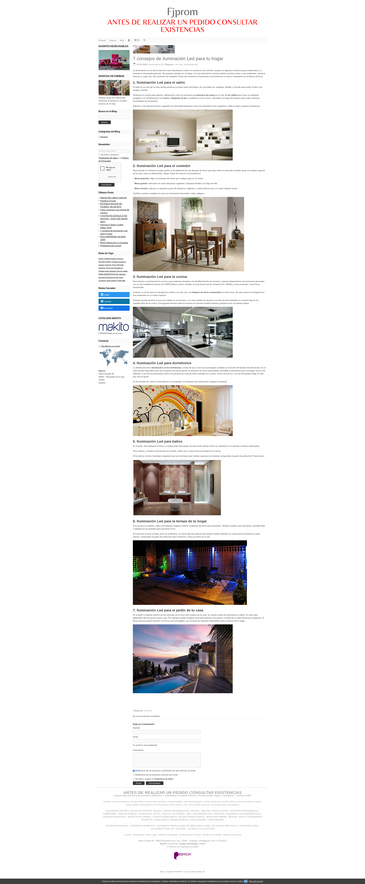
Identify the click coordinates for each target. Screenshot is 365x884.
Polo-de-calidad (122, 271)
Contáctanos (138, 835)
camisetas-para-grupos (192, 802)
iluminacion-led (110, 277)
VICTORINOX (178, 814)
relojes (224, 805)
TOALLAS (166, 814)
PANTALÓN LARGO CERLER (113, 198)
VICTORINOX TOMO (248, 826)
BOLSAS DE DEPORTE (141, 811)
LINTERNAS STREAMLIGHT (142, 826)
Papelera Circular (108, 201)
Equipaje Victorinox (116, 258)
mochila (206, 802)
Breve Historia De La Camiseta (114, 243)
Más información (256, 881)
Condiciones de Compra (190, 835)
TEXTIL (156, 814)
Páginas (112, 40)
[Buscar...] (144, 40)
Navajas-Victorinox (105, 265)
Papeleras (112, 271)
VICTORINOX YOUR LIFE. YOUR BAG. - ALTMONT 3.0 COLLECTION (182, 829)
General (104, 137)
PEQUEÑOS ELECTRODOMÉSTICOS (243, 814)
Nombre (136, 728)
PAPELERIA (219, 814)
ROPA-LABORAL (120, 274)
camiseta (107, 802)
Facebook (108, 308)
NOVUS (242, 817)
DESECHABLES (162, 820)
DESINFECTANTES (179, 820)
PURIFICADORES (198, 820)
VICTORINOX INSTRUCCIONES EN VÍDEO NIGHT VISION (183, 826)
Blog (122, 40)
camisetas (161, 802)
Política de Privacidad (167, 835)
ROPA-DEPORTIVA (106, 274)
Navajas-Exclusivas (119, 262)
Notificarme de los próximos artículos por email (156, 775)
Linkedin (107, 301)
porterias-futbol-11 (176, 805)
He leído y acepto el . (154, 779)
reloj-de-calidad (194, 805)
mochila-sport (216, 802)
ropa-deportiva (233, 805)
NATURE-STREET (105, 262)
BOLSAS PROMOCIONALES (192, 817)
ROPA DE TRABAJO (127, 814)
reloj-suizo (206, 805)
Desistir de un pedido (211, 835)
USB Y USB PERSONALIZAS (199, 814)
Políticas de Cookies (232, 835)
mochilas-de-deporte (245, 802)
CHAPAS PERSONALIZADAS (176, 811)
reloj (185, 805)
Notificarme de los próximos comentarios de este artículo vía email (165, 770)
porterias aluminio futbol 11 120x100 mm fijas (150, 805)
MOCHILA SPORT (220, 811)
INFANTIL (195, 811)
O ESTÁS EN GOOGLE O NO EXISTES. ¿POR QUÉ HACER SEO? (113, 219)
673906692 (221, 841)
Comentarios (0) (156, 64)
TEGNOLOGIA (145, 814)
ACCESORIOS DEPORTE (117, 811)
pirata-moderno (112, 280)
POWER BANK (110, 814)
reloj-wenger (215, 805)
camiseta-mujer (150, 802)
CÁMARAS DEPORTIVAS (114, 817)
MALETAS (205, 811)
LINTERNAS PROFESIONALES (244, 811)
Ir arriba (127, 835)
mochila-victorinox (229, 802)
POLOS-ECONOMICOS (114, 268)
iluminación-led (191, 64)
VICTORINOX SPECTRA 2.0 (224, 826)
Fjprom (182, 11)
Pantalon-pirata (104, 271)
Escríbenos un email (110, 346)
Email (135, 737)
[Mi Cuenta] (129, 40)
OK (245, 881)
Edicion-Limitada (104, 258)
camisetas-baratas (174, 802)
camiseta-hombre (137, 802)
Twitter (107, 295)
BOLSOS (157, 811)
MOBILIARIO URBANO (216, 817)
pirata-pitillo (121, 280)
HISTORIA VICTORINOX (117, 826)
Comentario (138, 750)
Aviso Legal (151, 835)
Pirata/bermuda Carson (110, 246)
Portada (102, 40)
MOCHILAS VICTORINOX (139, 817)
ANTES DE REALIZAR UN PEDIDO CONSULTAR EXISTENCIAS (182, 26)
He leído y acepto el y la (114, 157)
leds (117, 277)
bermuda (102, 277)
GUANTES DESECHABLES (165, 817)
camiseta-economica (120, 802)
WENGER (232, 817)
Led (176, 64)
